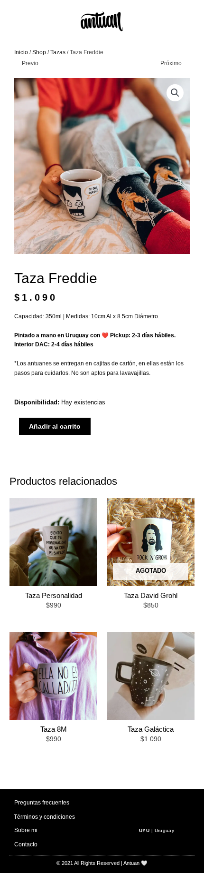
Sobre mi (25, 830)
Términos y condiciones (44, 817)
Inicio (21, 52)
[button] (175, 92)
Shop (39, 52)
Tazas (57, 52)
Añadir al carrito (55, 426)
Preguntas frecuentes (41, 802)
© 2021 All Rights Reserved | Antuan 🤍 (102, 863)
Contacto (25, 844)
